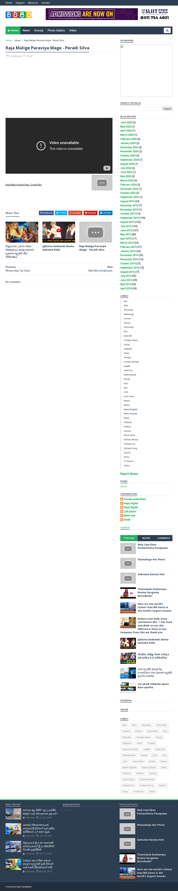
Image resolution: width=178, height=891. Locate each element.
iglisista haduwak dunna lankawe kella (58, 247)
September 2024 (129, 159)
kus (126, 387)
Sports (127, 452)
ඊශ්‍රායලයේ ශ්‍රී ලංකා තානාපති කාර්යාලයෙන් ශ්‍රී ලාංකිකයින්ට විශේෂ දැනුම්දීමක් (39, 846)
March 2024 (127, 180)
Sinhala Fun (129, 444)
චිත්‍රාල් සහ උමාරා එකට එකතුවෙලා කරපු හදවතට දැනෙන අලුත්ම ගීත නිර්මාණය (20, 251)
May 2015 (125, 234)
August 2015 (127, 222)
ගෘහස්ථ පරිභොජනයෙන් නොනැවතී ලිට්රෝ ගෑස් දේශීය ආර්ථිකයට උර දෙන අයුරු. (39, 828)
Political (128, 422)
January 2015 (128, 251)
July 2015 (125, 226)
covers (127, 318)
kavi (126, 383)
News (26, 30)
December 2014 (129, 255)
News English (130, 409)
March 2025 (127, 134)
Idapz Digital (131, 503)
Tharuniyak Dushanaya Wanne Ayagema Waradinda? (152, 592)
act (125, 301)
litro (126, 392)
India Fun (128, 370)
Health (127, 366)
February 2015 (128, 247)
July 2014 (125, 276)
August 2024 (127, 164)
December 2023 (129, 188)
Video (72, 30)
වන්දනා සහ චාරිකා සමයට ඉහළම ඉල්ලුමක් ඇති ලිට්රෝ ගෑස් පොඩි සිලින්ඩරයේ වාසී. (38, 864)
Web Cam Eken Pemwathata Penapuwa (153, 546)
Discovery (129, 327)
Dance (127, 323)
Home (9, 2)
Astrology (129, 314)
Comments (163, 538)
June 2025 (126, 122)
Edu (126, 331)
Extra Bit (128, 335)
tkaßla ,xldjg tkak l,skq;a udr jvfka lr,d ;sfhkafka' (153, 656)
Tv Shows (129, 461)
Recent (146, 538)
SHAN (127, 519)
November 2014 (129, 259)
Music (18, 40)
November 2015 (129, 209)
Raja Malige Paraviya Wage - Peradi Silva (92, 247)
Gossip (38, 30)
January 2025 (128, 143)
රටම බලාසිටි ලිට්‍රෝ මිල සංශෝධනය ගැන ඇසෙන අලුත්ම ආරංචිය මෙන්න (155, 672)
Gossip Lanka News (135, 499)
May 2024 (125, 176)
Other (126, 418)
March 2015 (127, 242)
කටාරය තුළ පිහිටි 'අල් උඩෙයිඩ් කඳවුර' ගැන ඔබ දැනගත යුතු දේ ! (40, 811)
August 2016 (127, 201)
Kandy (127, 379)
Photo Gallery (56, 30)
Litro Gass (129, 396)
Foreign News (131, 340)
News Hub (129, 515)
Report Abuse (129, 473)
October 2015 (128, 213)
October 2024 (128, 155)
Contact (45, 2)
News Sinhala (130, 413)
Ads (126, 305)
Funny (127, 344)
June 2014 (126, 280)
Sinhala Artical (131, 439)
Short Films (129, 435)
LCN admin (130, 511)
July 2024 (125, 168)
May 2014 (125, 284)
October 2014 (128, 263)
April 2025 (126, 130)
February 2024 (128, 184)
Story (126, 457)
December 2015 (129, 205)
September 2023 (129, 197)
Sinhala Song (130, 448)
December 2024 (129, 147)
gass (126, 353)
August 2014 (127, 271)
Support (20, 2)
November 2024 (129, 151)
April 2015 (126, 238)
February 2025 (128, 139)
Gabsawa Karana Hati (151, 574)
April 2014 (126, 288)
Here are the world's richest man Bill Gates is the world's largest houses (154, 607)
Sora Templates (24, 887)
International (130, 374)
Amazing (128, 310)
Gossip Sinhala (131, 361)
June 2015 (126, 230)
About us (33, 2)
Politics (127, 426)
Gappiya (128, 348)
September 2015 (129, 217)
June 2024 (126, 172)
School (127, 431)
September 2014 (129, 267)
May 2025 (125, 126)
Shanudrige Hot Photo (151, 559)
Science (125, 527)
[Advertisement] (59, 89)
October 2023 (128, 192)
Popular (129, 538)
